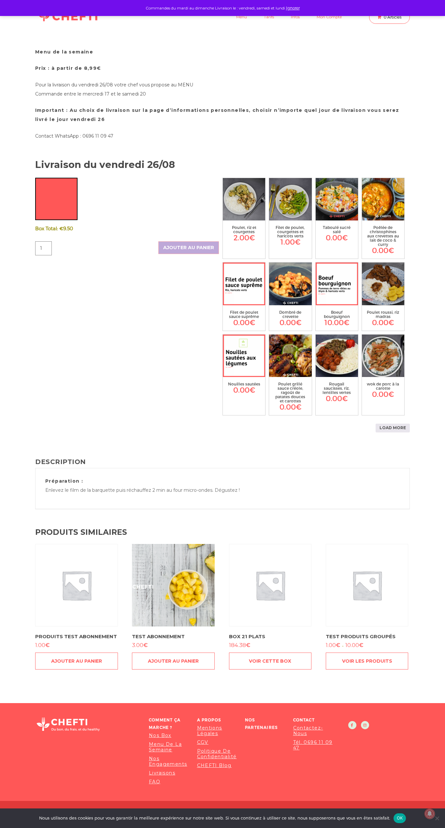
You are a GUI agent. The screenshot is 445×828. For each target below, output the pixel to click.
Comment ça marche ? (164, 723)
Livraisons (162, 773)
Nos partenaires (261, 723)
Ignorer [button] (293, 8)
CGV (202, 742)
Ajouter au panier (188, 247)
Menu (241, 16)
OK (400, 817)
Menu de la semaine (165, 747)
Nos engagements (168, 761)
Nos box (160, 735)
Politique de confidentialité (217, 754)
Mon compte (329, 16)
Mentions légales (209, 730)
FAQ (154, 782)
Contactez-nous (308, 730)
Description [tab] (60, 462)
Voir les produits (367, 661)
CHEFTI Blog (214, 765)
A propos (209, 719)
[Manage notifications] (429, 813)
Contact (304, 719)
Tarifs (269, 16)
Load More (393, 427)
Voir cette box (270, 661)
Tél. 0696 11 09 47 (313, 745)
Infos (295, 16)
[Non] (437, 818)
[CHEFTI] (88, 724)
